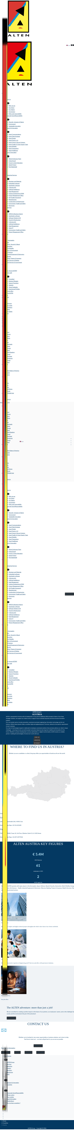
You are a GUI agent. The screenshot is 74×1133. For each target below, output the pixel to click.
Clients (17, 1052)
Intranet (37, 743)
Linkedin (37, 740)
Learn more (11, 1018)
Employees (40, 1052)
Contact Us (69, 594)
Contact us (38, 1045)
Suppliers (28, 1052)
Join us (37, 737)
